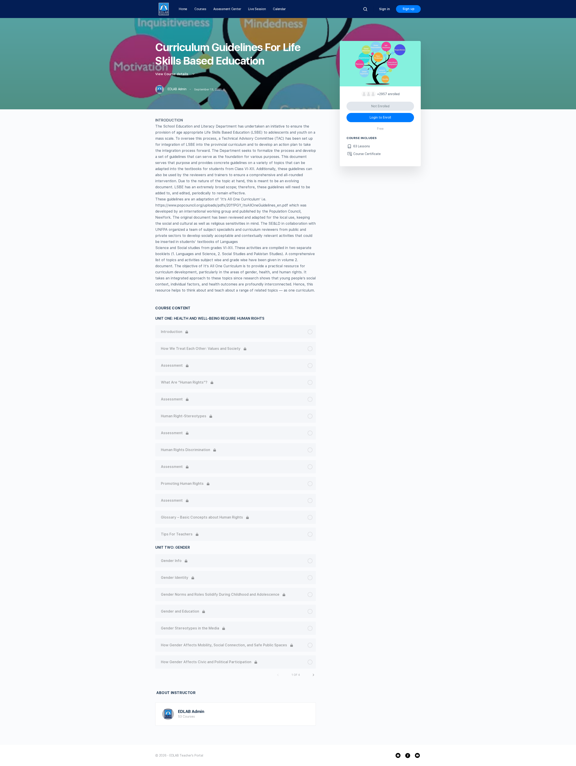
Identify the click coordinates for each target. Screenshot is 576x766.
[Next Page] (313, 675)
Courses (200, 9)
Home (183, 9)
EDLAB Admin (191, 711)
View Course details (172, 74)
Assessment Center (227, 9)
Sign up (408, 9)
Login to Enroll (380, 117)
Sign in (384, 9)
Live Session (257, 9)
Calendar (279, 9)
